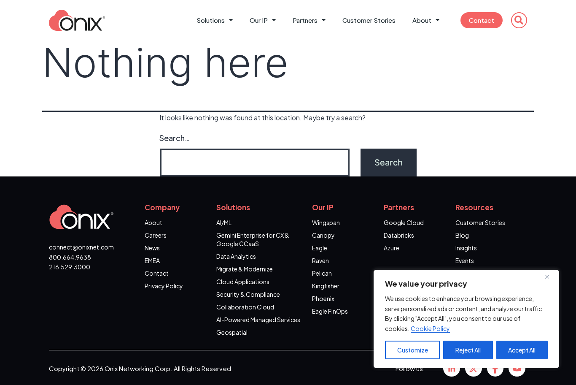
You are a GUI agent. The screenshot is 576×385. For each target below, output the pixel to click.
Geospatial (232, 332)
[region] (466, 319)
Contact (481, 20)
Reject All (468, 350)
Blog (462, 235)
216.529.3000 (69, 267)
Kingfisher (325, 286)
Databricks (399, 235)
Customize (412, 350)
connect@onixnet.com (81, 247)
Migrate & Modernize (244, 269)
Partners (305, 20)
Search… (174, 138)
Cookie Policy (430, 328)
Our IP (259, 20)
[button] (519, 20)
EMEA (152, 260)
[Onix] (451, 368)
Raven (320, 260)
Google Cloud (404, 222)
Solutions (210, 20)
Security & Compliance (248, 294)
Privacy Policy (164, 286)
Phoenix (323, 298)
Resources (474, 207)
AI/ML (223, 222)
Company (162, 207)
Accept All (522, 350)
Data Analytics (236, 256)
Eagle (319, 248)
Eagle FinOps (330, 311)
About (421, 20)
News (152, 248)
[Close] (550, 277)
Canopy (323, 235)
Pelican (322, 273)
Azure (391, 248)
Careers (156, 235)
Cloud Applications (242, 281)
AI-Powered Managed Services (258, 319)
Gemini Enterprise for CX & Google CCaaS (252, 239)
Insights (466, 248)
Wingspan (326, 222)
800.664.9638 (70, 257)
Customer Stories (369, 20)
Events (464, 260)
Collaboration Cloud (245, 307)
